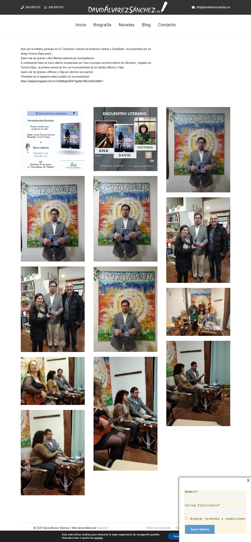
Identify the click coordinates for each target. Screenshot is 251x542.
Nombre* (191, 491)
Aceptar (178, 536)
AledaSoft (102, 528)
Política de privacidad (158, 528)
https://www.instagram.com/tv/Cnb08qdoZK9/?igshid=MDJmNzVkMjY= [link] (62, 81)
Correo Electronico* (202, 505)
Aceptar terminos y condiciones (217, 518)
